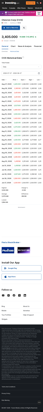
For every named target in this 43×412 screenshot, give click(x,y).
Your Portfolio (6, 315)
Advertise (26, 310)
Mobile (4, 310)
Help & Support (28, 315)
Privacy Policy (6, 393)
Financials (38, 46)
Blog (3, 306)
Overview (5, 51)
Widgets (4, 319)
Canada (12, 8)
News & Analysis (25, 46)
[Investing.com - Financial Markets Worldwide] (12, 3)
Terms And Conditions (8, 387)
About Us (26, 306)
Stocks (4, 8)
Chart (13, 46)
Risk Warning (5, 400)
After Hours (21, 8)
